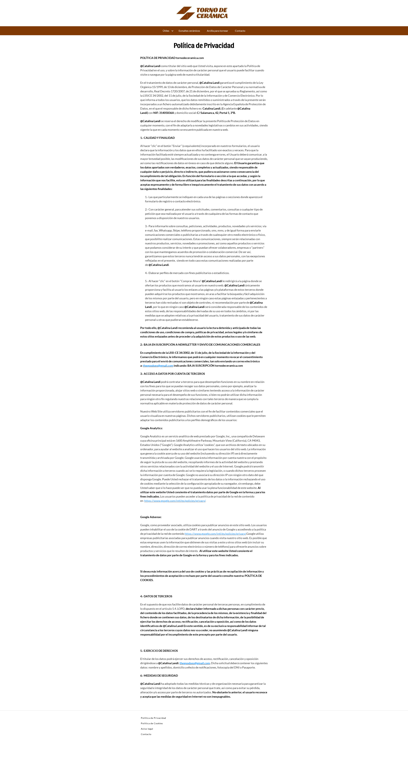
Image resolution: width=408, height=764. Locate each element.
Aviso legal (147, 728)
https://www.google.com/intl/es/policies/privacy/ (174, 500)
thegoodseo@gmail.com (158, 365)
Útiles (166, 30)
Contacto (240, 30)
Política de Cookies (152, 723)
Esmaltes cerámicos (189, 30)
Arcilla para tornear (217, 30)
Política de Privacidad (153, 718)
